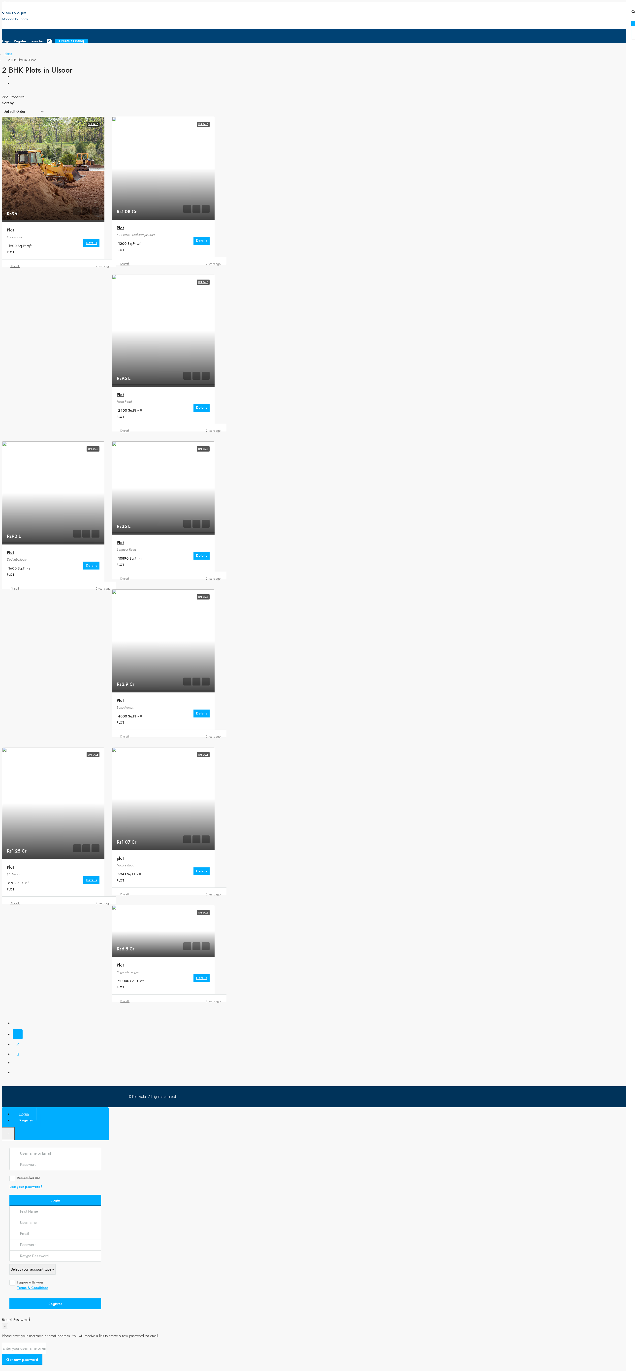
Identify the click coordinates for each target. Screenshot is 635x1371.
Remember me (28, 1177)
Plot (10, 230)
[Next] (18, 1064)
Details (91, 243)
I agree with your (32, 1285)
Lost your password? (25, 1186)
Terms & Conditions (32, 1287)
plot (120, 858)
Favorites (40, 41)
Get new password (22, 1359)
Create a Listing (71, 41)
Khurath (15, 266)
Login (6, 41)
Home (8, 53)
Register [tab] (26, 1120)
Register (20, 41)
